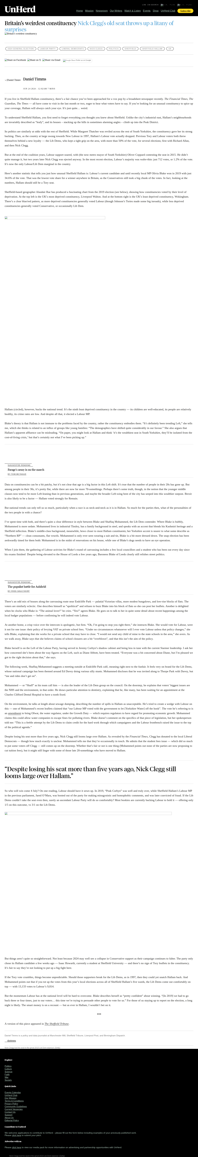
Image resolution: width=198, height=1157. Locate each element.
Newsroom (102, 10)
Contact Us (10, 1112)
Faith (7, 1074)
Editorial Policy (12, 1120)
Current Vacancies (14, 1109)
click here (16, 1135)
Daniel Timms (34, 79)
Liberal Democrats (73, 49)
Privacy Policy (11, 1103)
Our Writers (116, 10)
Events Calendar (13, 1092)
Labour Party (48, 49)
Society (8, 1080)
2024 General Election (21, 49)
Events (147, 10)
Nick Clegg (96, 49)
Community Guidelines (16, 1106)
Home (79, 10)
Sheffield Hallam (152, 49)
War (7, 1077)
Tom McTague (17, 474)
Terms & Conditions (14, 1101)
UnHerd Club (168, 10)
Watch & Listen (132, 10)
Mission (89, 10)
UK (170, 49)
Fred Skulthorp (19, 591)
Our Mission (10, 1098)
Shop (156, 10)
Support (8, 1115)
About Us (9, 1117)
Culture (8, 1069)
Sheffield (130, 49)
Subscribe (185, 10)
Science (8, 1071)
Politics (113, 49)
